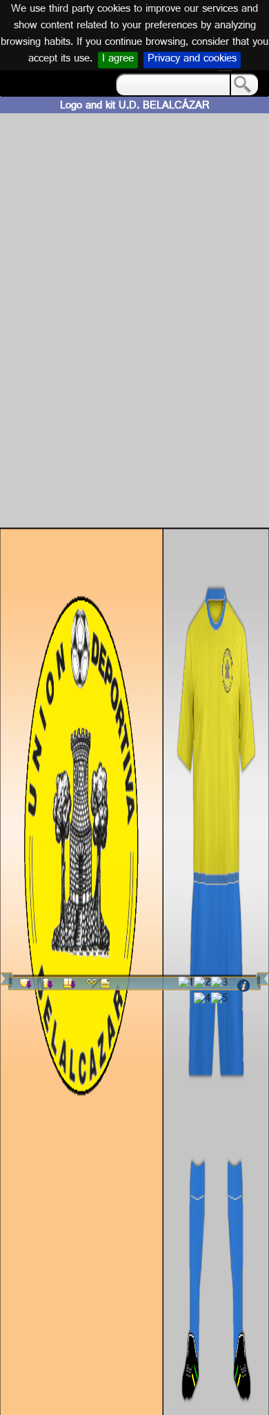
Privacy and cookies (192, 60)
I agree (118, 60)
